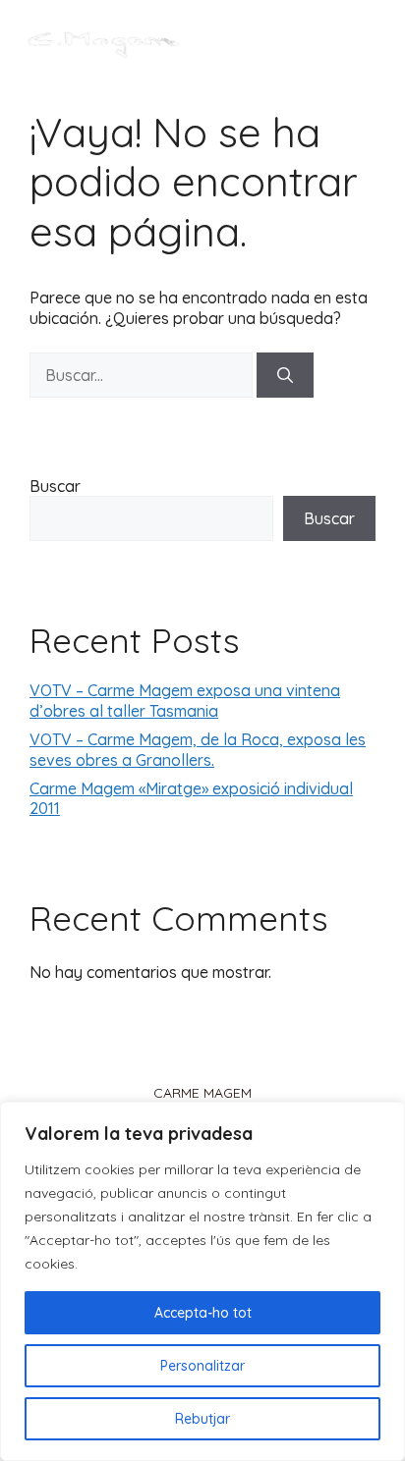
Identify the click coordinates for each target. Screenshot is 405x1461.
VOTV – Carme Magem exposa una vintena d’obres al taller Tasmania (184, 700)
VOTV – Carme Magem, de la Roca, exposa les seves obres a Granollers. (197, 750)
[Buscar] (285, 375)
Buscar (55, 486)
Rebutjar (202, 1419)
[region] (202, 1281)
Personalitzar (202, 1366)
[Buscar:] (143, 375)
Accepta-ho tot (203, 1313)
